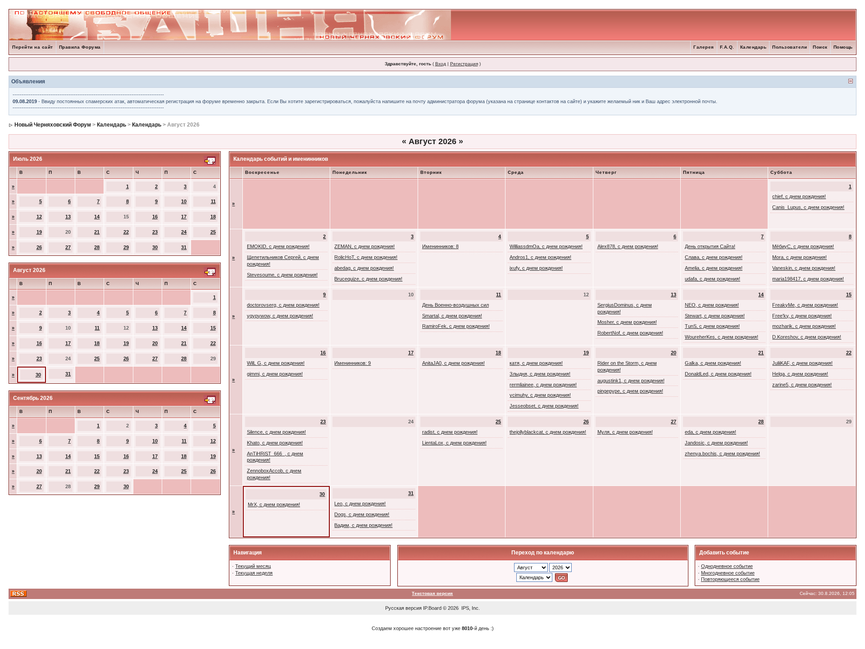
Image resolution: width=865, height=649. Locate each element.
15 (213, 328)
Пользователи (789, 47)
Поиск (820, 47)
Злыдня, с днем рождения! (540, 374)
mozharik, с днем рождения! (804, 326)
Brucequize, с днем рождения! (368, 278)
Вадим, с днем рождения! (363, 525)
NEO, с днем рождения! (712, 305)
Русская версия (403, 608)
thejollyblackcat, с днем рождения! (548, 432)
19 (39, 232)
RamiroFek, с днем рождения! (456, 326)
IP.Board (432, 608)
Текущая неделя (254, 573)
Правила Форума (80, 47)
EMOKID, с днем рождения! (278, 246)
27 (68, 247)
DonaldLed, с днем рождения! (718, 374)
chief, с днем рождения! (799, 196)
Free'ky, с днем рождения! (802, 315)
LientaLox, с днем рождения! (454, 442)
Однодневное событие (727, 566)
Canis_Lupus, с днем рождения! (808, 207)
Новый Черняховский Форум (52, 125)
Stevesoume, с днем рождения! (282, 274)
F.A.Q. (727, 47)
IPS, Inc (469, 608)
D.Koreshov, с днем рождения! (806, 337)
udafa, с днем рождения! (712, 278)
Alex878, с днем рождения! (627, 246)
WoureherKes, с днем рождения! (721, 337)
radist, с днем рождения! (450, 432)
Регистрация (464, 63)
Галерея (703, 47)
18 (213, 216)
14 (97, 216)
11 (213, 201)
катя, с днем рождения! (536, 363)
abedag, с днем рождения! (364, 268)
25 (213, 232)
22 (126, 232)
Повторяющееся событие (730, 579)
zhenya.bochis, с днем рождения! (722, 453)
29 (126, 247)
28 (97, 247)
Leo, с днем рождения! (360, 503)
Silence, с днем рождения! (276, 432)
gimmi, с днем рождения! (275, 374)
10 (184, 201)
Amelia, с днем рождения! (713, 268)
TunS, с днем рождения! (712, 326)
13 (68, 216)
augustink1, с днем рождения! (631, 380)
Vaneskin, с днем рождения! (803, 268)
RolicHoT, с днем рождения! (365, 257)
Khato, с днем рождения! (275, 442)
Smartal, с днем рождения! (452, 315)
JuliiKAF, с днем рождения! (802, 363)
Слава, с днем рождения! (713, 257)
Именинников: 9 (352, 363)
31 (184, 247)
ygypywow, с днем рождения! (280, 315)
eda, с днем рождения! (710, 432)
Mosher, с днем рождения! (627, 322)
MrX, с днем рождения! (274, 504)
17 (184, 216)
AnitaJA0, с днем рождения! (453, 363)
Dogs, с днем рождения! (361, 514)
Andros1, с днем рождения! (540, 257)
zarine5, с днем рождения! (802, 384)
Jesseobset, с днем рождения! (544, 405)
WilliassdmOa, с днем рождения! (546, 246)
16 (155, 216)
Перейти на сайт (32, 47)
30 (155, 247)
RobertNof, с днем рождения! (630, 333)
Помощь (843, 47)
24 (184, 232)
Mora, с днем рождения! (799, 257)
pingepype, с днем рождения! (630, 391)
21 (97, 232)
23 (155, 232)
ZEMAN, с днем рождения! (364, 246)
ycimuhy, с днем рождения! (540, 395)
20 (155, 343)
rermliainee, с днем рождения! (543, 384)
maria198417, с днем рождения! (808, 278)
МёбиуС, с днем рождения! (803, 246)
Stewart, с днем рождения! (715, 315)
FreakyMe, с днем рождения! (805, 305)
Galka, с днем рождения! (713, 363)
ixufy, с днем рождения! (536, 268)
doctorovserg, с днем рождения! (283, 305)
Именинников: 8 (440, 246)
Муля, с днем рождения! (625, 432)
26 (39, 247)
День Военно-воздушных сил (455, 305)
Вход (440, 63)
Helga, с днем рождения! (800, 374)
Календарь (753, 47)
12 (39, 216)
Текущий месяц (253, 566)
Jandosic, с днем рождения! (716, 442)
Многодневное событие (728, 573)
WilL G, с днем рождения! (276, 363)
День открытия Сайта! (710, 246)
